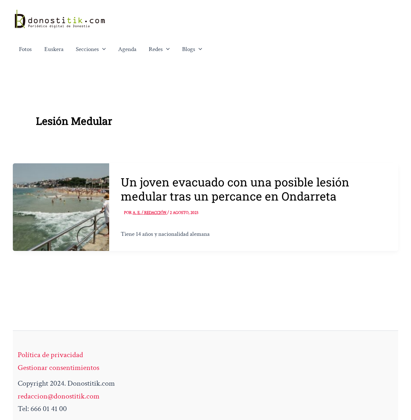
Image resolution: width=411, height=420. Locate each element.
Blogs (188, 49)
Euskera (54, 49)
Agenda (127, 49)
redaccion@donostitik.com (59, 396)
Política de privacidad (50, 355)
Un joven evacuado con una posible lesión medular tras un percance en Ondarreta (235, 189)
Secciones (87, 49)
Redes (156, 49)
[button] (102, 49)
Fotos (25, 49)
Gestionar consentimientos (58, 368)
